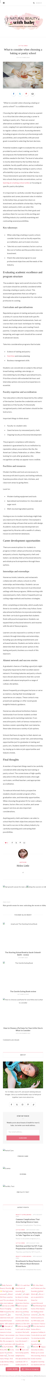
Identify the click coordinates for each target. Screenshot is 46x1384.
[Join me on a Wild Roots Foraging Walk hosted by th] (7, 1314)
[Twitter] (20, 93)
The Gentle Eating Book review (23, 991)
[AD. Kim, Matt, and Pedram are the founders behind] (38, 1294)
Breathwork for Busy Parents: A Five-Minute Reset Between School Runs (29, 1263)
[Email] (32, 93)
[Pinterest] (26, 93)
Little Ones (23, 45)
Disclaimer (29, 1376)
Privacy (23, 1376)
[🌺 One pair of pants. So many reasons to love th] (7, 1335)
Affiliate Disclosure (40, 1376)
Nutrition (11, 356)
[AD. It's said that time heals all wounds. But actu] (22, 1294)
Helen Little (23, 865)
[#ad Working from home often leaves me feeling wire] (38, 1314)
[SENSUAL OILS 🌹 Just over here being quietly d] (22, 1355)
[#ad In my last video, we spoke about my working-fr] (22, 1314)
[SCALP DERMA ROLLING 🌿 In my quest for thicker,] (7, 1355)
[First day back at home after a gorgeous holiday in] (38, 1335)
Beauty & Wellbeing (23, 1214)
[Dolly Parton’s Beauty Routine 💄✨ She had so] (7, 1294)
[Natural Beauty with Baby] (23, 21)
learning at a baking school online (16, 183)
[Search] (34, 3)
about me (30, 1097)
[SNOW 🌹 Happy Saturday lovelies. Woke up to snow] (38, 1355)
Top (23, 1380)
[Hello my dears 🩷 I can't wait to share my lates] (22, 1335)
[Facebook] (13, 93)
